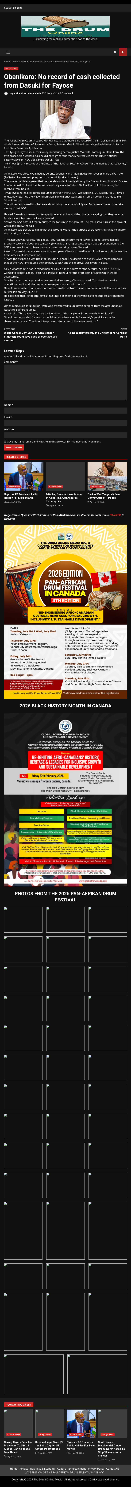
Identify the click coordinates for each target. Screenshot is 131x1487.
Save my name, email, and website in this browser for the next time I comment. (54, 441)
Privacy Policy (96, 1468)
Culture (61, 1468)
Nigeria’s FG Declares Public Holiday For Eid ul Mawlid (23, 476)
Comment (11, 362)
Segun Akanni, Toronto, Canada (25, 93)
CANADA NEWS (13, 1434)
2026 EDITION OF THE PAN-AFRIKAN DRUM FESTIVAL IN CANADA (64, 1472)
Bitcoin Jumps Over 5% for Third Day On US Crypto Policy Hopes (49, 1424)
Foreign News (45, 1434)
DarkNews (96, 1479)
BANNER (115, 515)
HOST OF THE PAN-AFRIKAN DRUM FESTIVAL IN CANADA (123, 52)
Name (8, 405)
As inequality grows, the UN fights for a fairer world (97, 332)
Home (13, 1468)
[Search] (115, 52)
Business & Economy (42, 1468)
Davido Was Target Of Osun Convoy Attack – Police (107, 476)
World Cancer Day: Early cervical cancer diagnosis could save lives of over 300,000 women (30, 334)
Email (8, 417)
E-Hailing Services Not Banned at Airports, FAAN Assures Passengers (65, 476)
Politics (23, 1468)
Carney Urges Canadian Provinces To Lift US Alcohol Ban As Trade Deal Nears (18, 1424)
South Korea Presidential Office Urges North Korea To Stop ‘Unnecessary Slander (112, 1424)
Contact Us (112, 1468)
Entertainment (77, 1468)
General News (11, 69)
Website (9, 429)
